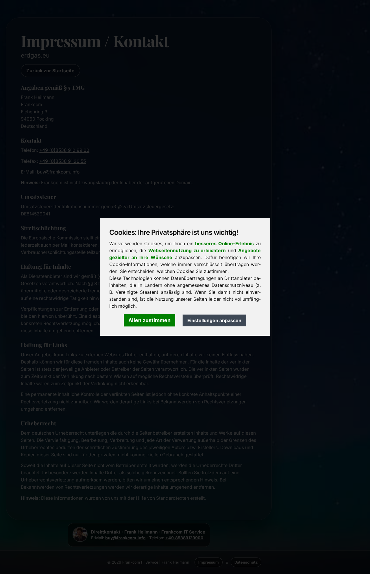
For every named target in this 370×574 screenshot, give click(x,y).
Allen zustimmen (149, 320)
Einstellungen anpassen (214, 320)
